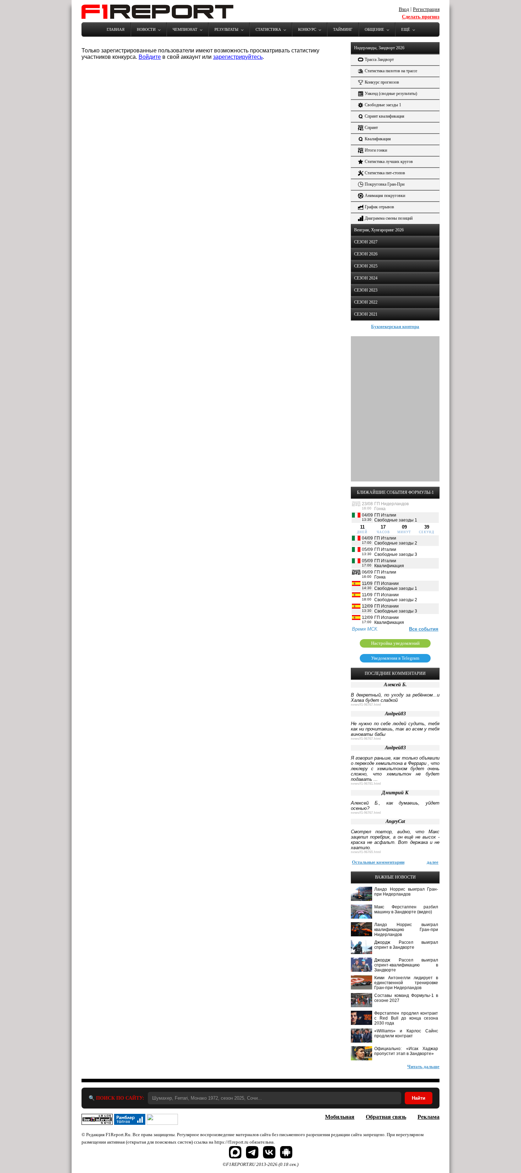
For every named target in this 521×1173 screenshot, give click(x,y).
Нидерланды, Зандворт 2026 (379, 47)
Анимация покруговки (385, 195)
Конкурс (307, 29)
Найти (418, 1098)
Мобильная (339, 1117)
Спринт (371, 127)
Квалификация (378, 138)
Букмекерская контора (395, 326)
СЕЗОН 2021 (365, 314)
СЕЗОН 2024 (365, 278)
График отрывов (379, 206)
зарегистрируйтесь (238, 57)
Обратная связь (386, 1117)
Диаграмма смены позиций (389, 218)
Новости (146, 29)
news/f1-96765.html (366, 852)
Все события (423, 629)
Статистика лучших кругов (389, 161)
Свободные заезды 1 (383, 104)
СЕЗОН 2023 (365, 290)
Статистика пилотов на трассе (391, 70)
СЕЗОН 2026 (365, 254)
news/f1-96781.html (366, 783)
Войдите (150, 57)
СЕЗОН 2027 (365, 241)
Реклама (428, 1117)
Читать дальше (423, 1066)
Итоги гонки (376, 150)
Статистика (268, 29)
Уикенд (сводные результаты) (391, 93)
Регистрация (426, 9)
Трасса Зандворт (379, 59)
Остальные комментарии (378, 862)
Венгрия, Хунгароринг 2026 (379, 229)
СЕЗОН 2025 (365, 266)
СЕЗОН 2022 (365, 302)
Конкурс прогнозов (382, 82)
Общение (374, 29)
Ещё (405, 29)
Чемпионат (185, 29)
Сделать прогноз (420, 16)
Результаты (226, 29)
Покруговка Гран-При (384, 184)
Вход (404, 9)
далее (432, 862)
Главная (115, 29)
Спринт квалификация (384, 116)
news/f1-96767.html (366, 704)
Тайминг (342, 29)
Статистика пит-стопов (385, 172)
